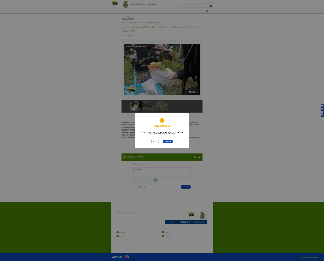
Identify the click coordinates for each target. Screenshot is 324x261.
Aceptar (155, 141)
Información (168, 141)
